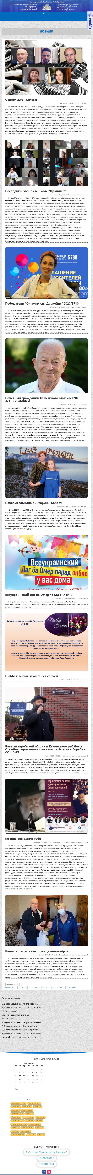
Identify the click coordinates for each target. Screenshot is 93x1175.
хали (41, 1134)
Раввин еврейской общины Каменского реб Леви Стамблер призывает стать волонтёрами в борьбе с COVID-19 (45, 749)
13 (28, 1076)
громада (27, 1106)
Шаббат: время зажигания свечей (31, 676)
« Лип (16, 1089)
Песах (39, 1120)
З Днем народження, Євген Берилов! (20, 1029)
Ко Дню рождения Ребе (23, 839)
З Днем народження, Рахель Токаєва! (20, 1003)
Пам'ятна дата (17, 1120)
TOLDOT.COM (46, 1164)
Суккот (40, 1127)
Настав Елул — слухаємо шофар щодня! (21, 1037)
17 (15, 1079)
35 (57, 987)
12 (24, 1076)
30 (53, 987)
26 (43, 987)
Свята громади (83, 598)
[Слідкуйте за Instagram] (49, 1172)
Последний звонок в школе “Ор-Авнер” (35, 191)
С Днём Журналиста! (21, 100)
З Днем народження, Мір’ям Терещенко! (21, 1033)
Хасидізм (40, 1117)
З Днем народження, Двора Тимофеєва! (21, 1022)
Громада (65, 756)
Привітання (25, 1131)
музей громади (27, 1127)
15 (25, 987)
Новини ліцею (81, 195)
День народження (18, 1103)
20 (28, 1079)
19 (24, 1079)
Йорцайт (16, 1117)
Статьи (15, 1127)
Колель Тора (57, 842)
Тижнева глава (34, 1124)
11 (20, 1076)
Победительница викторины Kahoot (33, 503)
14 (33, 1076)
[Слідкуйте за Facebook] (44, 1172)
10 (22, 987)
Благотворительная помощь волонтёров (37, 951)
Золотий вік (28, 1117)
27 (47, 987)
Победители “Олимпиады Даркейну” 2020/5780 (42, 303)
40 (61, 987)
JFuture (29, 1120)
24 (36, 987)
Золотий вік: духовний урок (15, 1015)
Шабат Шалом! (9, 1011)
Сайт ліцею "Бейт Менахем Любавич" (46, 1152)
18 (20, 1079)
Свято (15, 1110)
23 (32, 987)
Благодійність (63, 955)
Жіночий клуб (17, 1113)
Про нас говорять (18, 1134)
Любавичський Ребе (69, 842)
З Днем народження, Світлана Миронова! (22, 1007)
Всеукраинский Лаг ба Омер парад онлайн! (38, 595)
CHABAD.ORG (46, 1158)
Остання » (73, 987)
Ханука (29, 1113)
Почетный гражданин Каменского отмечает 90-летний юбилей (42, 399)
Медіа (78, 506)
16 (41, 1076)
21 (33, 1079)
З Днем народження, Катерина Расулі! (20, 1026)
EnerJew (31, 1134)
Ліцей (38, 1106)
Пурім (15, 1131)
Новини (83, 103)
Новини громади (80, 756)
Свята (86, 842)
